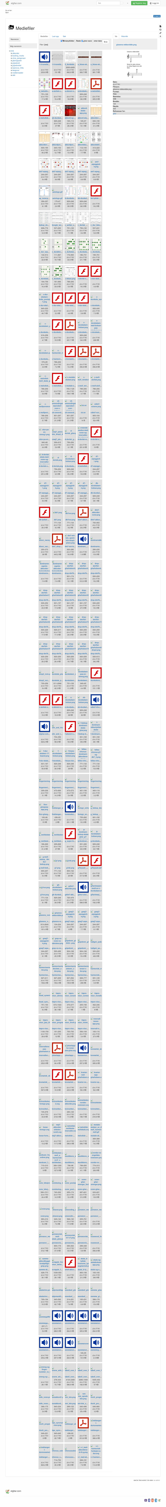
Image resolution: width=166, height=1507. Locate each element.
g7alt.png (70, 868)
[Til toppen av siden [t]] (160, 36)
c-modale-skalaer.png (74, 385)
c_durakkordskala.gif (61, 252)
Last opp (55, 36)
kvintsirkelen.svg (98, 1109)
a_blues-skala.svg (98, 64)
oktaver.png (57, 1216)
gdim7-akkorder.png (73, 894)
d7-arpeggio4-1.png (99, 466)
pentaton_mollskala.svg (49, 1242)
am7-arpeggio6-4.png (99, 171)
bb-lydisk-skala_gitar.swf (101, 198)
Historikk (124, 36)
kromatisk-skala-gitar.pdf (75, 1082)
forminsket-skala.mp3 (74, 814)
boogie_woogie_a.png (61, 225)
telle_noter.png (45, 1403)
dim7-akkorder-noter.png (101, 519)
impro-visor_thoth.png (74, 1028)
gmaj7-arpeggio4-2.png (74, 921)
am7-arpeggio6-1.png (87, 171)
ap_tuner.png (44, 198)
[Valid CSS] (156, 1500)
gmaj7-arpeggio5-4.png (87, 921)
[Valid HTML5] (152, 1500)
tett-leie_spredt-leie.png (88, 1403)
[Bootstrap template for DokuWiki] (145, 1500)
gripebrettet (16, 65)
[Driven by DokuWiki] (159, 1500)
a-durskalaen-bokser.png (88, 91)
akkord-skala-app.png (87, 118)
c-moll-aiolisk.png (98, 385)
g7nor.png (44, 894)
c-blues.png (70, 278)
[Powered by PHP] (149, 1500)
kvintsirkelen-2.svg (60, 1109)
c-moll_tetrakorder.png (87, 385)
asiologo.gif (57, 198)
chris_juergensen (19, 58)
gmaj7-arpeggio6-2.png (100, 921)
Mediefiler (44, 36)
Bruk (105, 42)
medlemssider (17, 72)
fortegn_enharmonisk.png (88, 814)
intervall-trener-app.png (100, 1028)
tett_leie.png (70, 1403)
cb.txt (83, 412)
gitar (114, 113)
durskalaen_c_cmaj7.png (75, 680)
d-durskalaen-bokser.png (75, 466)
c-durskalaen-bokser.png (88, 332)
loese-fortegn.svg (46, 1135)
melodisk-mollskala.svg (87, 1135)
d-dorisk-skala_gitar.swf (101, 439)
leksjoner (15, 70)
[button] (127, 3)
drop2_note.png (45, 680)
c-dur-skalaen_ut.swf (99, 278)
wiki (13, 75)
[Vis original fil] (135, 65)
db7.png (57, 519)
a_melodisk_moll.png (48, 91)
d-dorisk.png (57, 466)
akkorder (15, 53)
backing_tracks (18, 55)
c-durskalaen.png (46, 359)
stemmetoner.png (85, 1350)
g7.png (57, 868)
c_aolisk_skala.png (73, 225)
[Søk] (121, 3)
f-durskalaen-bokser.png (62, 760)
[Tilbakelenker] (160, 32)
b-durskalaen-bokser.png (75, 198)
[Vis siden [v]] (160, 26)
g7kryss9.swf (96, 868)
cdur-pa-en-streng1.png (49, 439)
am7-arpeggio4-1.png (48, 171)
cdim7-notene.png (98, 412)
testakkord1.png (59, 1403)
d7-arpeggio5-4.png (60, 493)
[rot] (12, 51)
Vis (116, 36)
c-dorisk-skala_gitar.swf (88, 278)
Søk (64, 36)
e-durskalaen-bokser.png (75, 707)
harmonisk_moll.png (99, 975)
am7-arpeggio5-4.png (74, 171)
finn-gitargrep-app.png (48, 814)
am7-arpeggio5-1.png (61, 171)
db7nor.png (70, 519)
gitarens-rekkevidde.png (62, 921)
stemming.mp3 (97, 1350)
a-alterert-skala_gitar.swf (75, 91)
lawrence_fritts (18, 68)
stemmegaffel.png (46, 1323)
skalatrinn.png (45, 1296)
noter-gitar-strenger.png (101, 1189)
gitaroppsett (17, 60)
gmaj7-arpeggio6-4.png (48, 948)
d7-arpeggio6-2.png (73, 493)
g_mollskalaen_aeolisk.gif (63, 841)
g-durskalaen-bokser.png (101, 841)
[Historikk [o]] (160, 29)
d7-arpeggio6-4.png (86, 493)
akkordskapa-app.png (87, 144)
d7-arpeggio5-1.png (47, 493)
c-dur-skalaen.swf (85, 305)
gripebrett (16, 63)
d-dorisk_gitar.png (72, 439)
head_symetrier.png (47, 1001)
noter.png (45, 1216)
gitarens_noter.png (47, 921)
